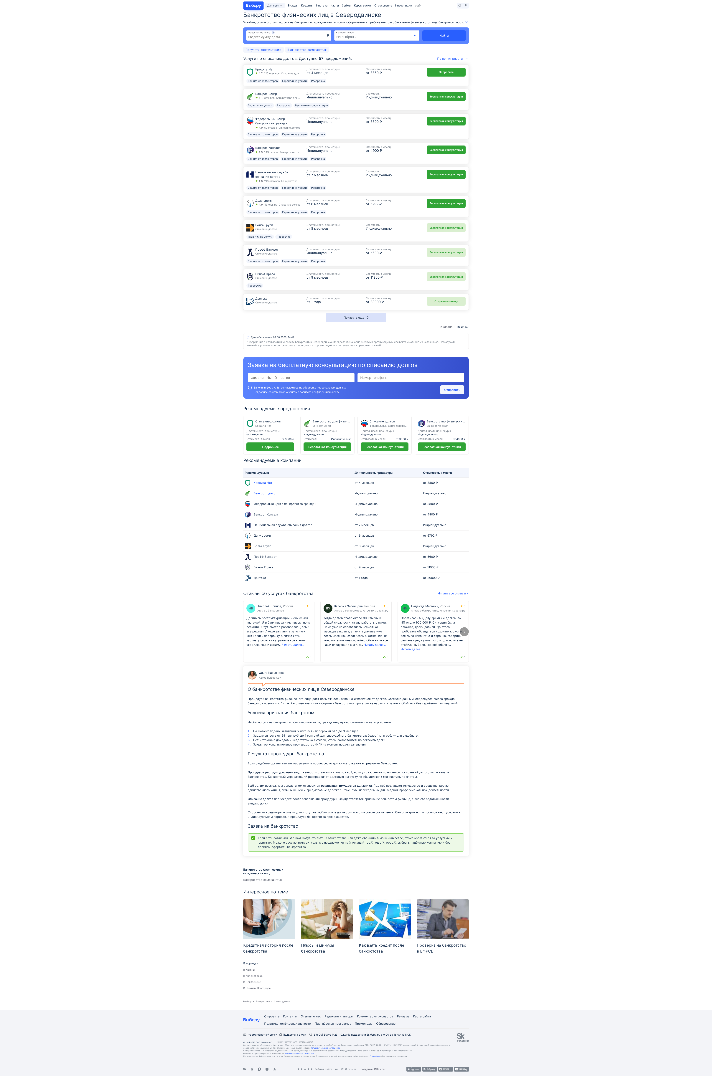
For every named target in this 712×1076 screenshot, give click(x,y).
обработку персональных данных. (325, 387)
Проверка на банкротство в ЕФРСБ (441, 948)
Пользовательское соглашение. (325, 1048)
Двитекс (261, 298)
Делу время (264, 200)
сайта (427, 1016)
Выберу (247, 1001)
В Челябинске (252, 982)
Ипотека (321, 5)
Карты (334, 5)
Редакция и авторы (339, 1016)
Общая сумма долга (259, 32)
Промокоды (364, 1023)
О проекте (271, 1016)
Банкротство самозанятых (263, 880)
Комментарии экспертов (375, 1016)
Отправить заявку (446, 301)
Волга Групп (264, 225)
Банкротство (263, 1001)
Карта (418, 1016)
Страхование (383, 5)
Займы (346, 5)
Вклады (293, 5)
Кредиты (307, 5)
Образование (385, 1023)
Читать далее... (293, 645)
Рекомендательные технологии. (300, 1053)
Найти (444, 35)
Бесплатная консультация (446, 96)
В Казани (249, 969)
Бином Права (265, 274)
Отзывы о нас (311, 1016)
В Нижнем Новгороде (257, 988)
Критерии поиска (345, 32)
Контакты (290, 1016)
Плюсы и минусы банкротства (317, 948)
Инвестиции (403, 5)
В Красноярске (253, 975)
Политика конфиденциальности (287, 1023)
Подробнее (446, 72)
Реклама (403, 1016)
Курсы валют (362, 5)
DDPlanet (379, 1069)
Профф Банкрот (266, 249)
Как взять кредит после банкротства (381, 948)
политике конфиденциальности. (320, 392)
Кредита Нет (264, 69)
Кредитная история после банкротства (268, 948)
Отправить (452, 390)
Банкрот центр (266, 94)
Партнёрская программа (333, 1023)
